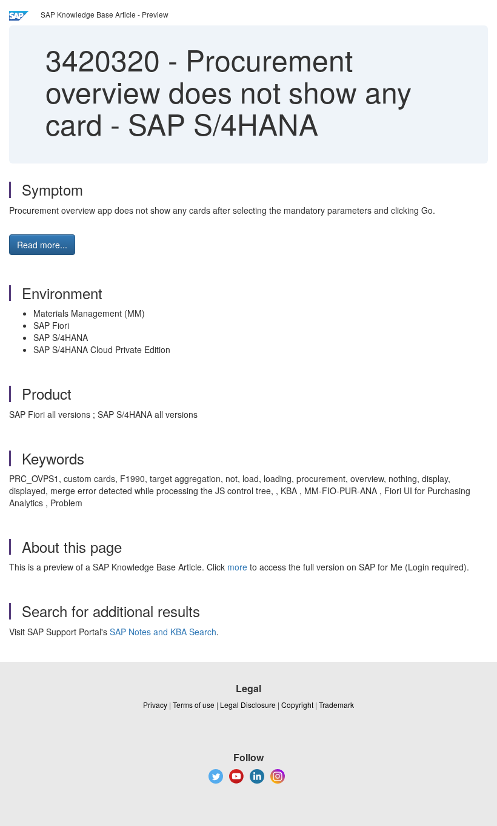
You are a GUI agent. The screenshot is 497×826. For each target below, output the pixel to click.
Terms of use (194, 704)
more (237, 567)
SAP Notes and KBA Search (163, 632)
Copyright (297, 704)
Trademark (336, 704)
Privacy (155, 704)
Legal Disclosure (248, 704)
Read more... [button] (42, 245)
